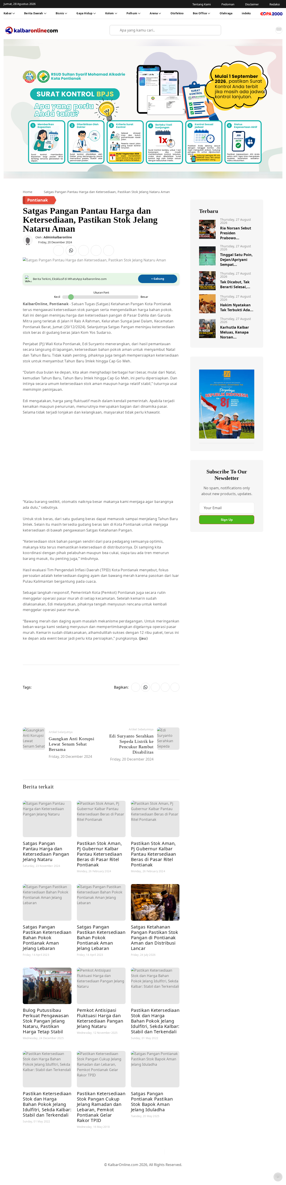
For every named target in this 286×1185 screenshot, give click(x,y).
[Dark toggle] (279, 30)
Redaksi (161, 1172)
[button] (269, 30)
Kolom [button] (109, 13)
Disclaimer (142, 1172)
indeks (246, 13)
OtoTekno (176, 13)
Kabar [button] (8, 13)
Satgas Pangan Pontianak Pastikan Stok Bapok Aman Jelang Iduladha (152, 1101)
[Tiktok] (158, 1152)
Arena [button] (154, 13)
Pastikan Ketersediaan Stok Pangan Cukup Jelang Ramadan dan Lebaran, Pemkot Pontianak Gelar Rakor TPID (101, 1106)
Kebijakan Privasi (185, 1172)
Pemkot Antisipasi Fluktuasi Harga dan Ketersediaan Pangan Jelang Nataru (100, 1018)
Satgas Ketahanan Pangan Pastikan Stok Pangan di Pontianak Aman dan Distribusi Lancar (154, 937)
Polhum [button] (131, 13)
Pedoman (121, 1172)
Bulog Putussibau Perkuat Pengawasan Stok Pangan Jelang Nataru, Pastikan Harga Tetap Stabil (46, 1021)
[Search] (216, 30)
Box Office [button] (200, 13)
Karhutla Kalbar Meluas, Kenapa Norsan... (234, 332)
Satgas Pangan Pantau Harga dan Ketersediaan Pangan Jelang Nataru (46, 851)
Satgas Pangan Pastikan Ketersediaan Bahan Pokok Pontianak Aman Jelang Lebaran (47, 937)
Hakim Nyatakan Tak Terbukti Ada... (236, 307)
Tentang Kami (97, 1172)
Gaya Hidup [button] (84, 13)
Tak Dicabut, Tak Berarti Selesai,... (235, 284)
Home (27, 191)
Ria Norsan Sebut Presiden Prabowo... (235, 233)
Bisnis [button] (60, 13)
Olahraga (226, 13)
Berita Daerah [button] (33, 13)
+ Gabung (157, 279)
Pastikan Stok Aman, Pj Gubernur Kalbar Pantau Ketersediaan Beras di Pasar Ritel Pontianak (99, 854)
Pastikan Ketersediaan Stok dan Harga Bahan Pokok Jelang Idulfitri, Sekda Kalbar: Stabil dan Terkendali (155, 1021)
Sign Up (227, 519)
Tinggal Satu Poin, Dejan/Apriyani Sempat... (236, 259)
